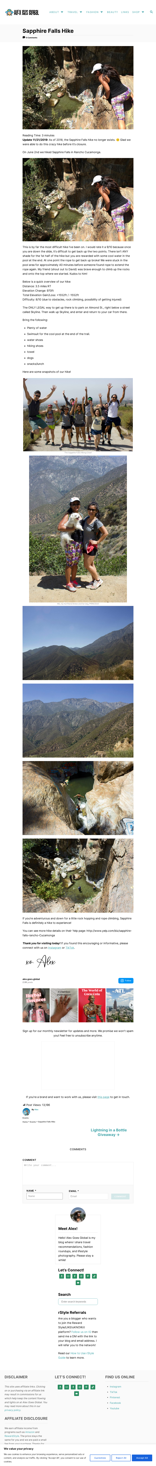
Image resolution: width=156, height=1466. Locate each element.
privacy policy (12, 1410)
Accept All (142, 1458)
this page (103, 1097)
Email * (74, 1191)
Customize (100, 1458)
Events (26, 1118)
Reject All (121, 1458)
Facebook (115, 1402)
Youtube (114, 1408)
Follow (128, 980)
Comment (29, 1160)
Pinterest (115, 1397)
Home (25, 1122)
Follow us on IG (81, 1331)
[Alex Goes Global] (21, 12)
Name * (31, 1190)
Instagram (54, 947)
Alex (36, 1109)
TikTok (70, 947)
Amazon (30, 1432)
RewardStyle (12, 1436)
